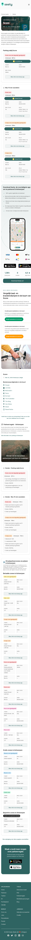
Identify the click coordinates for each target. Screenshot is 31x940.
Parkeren (3, 892)
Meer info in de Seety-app (17, 76)
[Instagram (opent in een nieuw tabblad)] (15, 935)
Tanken (3, 895)
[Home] (6, 4)
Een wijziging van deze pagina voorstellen (15, 839)
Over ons (3, 912)
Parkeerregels (5, 14)
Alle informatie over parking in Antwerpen (12, 435)
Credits (19, 915)
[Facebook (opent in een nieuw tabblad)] (8, 935)
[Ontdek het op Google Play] (15, 861)
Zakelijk (3, 905)
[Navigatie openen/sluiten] (28, 4)
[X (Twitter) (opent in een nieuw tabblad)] (12, 935)
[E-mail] (23, 935)
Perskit (3, 921)
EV (2, 899)
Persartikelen (5, 918)
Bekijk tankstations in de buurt (14, 336)
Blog (18, 902)
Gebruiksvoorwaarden (23, 912)
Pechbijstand (5, 902)
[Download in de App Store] (10, 266)
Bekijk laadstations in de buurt (14, 319)
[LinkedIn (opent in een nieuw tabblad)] (19, 935)
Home (3, 889)
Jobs (2, 915)
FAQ (18, 892)
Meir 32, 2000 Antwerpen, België (11, 26)
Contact (3, 924)
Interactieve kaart (22, 889)
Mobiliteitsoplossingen (23, 899)
